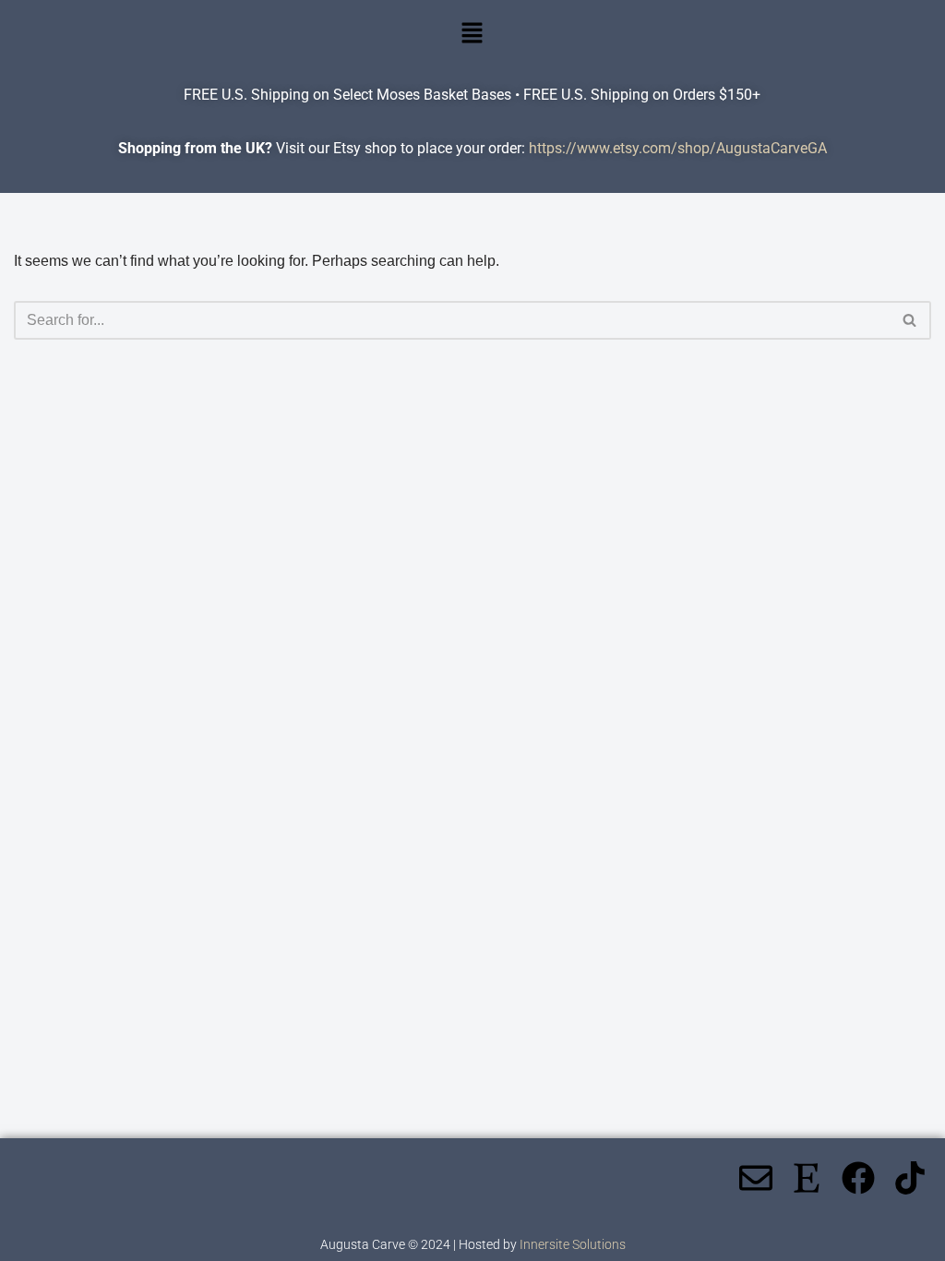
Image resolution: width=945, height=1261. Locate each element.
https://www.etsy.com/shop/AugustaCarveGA (678, 148)
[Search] (910, 320)
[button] (472, 34)
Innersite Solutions (573, 1244)
